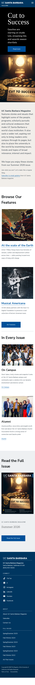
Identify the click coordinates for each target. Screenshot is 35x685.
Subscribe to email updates (10, 176)
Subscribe (6, 618)
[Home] (12, 3)
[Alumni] (17, 406)
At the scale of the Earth (17, 245)
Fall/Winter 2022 (9, 655)
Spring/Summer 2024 (10, 642)
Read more (16, 49)
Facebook (9, 601)
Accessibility (14, 672)
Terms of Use (5, 672)
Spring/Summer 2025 (10, 633)
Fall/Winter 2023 (9, 646)
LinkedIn (9, 592)
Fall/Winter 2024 (9, 638)
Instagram (9, 587)
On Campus (5, 387)
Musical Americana (13, 303)
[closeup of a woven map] (17, 225)
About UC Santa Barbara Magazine (15, 614)
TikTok (9, 578)
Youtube (9, 596)
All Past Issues (8, 660)
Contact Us (7, 623)
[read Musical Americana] (17, 283)
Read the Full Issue (13, 538)
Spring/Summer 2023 (10, 651)
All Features (11, 325)
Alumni (3, 439)
